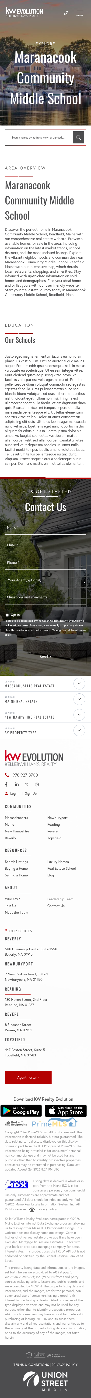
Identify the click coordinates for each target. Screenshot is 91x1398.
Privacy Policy (47, 1209)
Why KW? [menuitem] (12, 899)
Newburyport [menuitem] (57, 818)
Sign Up (31, 793)
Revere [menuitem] (52, 831)
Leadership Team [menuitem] (60, 899)
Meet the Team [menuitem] (16, 912)
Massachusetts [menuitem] (16, 818)
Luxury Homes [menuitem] (58, 862)
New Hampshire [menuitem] (17, 831)
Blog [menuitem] (50, 875)
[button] (78, 137)
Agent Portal (27, 1077)
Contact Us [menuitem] (56, 906)
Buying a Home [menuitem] (16, 868)
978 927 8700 (25, 775)
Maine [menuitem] (9, 824)
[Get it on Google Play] (21, 1110)
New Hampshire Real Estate (30, 716)
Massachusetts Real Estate (30, 685)
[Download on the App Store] (66, 1110)
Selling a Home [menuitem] (16, 875)
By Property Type (20, 732)
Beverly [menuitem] (10, 838)
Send (44, 657)
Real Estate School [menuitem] (61, 868)
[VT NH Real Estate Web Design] (45, 1381)
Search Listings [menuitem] (16, 862)
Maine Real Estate (21, 701)
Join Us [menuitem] (10, 906)
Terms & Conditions (31, 1365)
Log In (14, 793)
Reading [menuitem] (53, 824)
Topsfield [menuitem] (54, 838)
